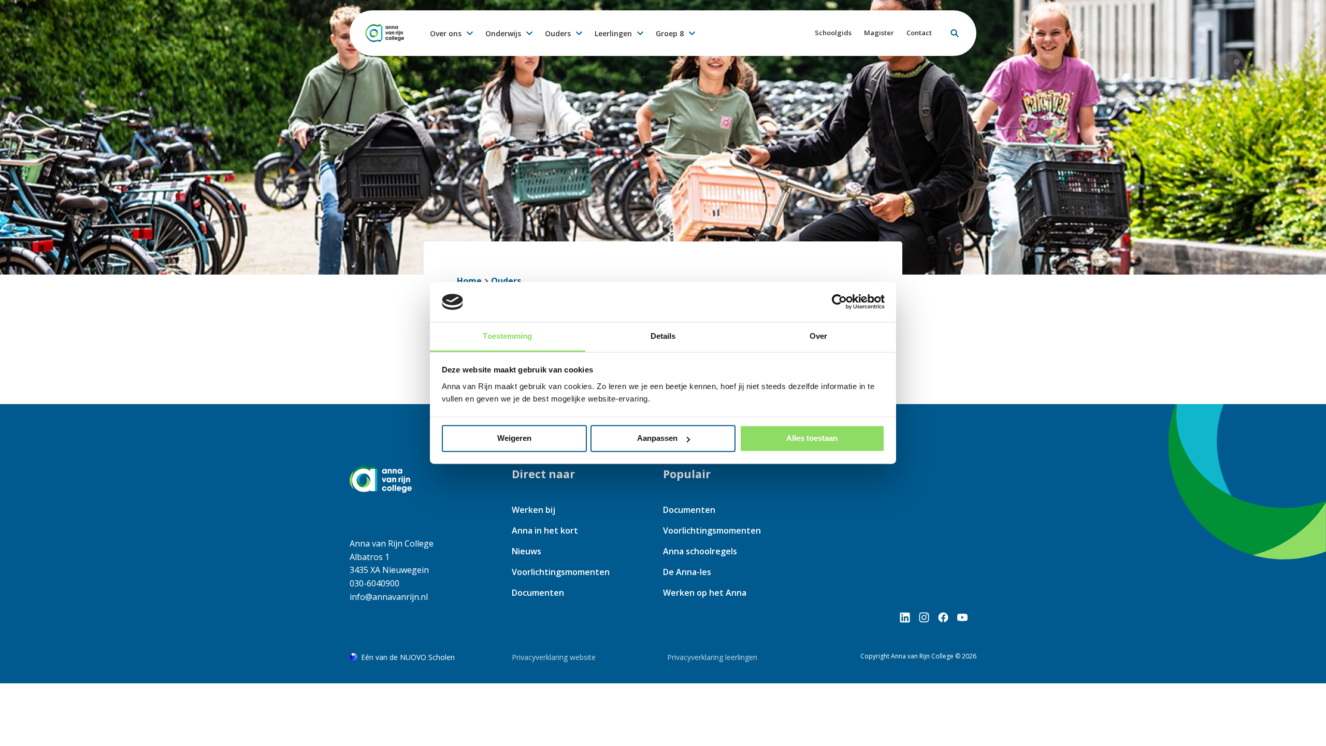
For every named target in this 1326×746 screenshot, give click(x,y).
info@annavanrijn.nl (389, 596)
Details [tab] (663, 336)
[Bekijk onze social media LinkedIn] (905, 617)
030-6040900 (374, 583)
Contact (919, 32)
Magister (879, 32)
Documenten (538, 592)
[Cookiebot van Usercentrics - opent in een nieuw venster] (839, 302)
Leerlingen (613, 33)
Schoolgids (833, 32)
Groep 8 (670, 33)
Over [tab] (818, 336)
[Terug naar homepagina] (384, 33)
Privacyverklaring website (554, 657)
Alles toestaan (812, 438)
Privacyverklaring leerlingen (712, 657)
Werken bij (533, 509)
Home (469, 280)
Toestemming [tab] (507, 336)
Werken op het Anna (704, 592)
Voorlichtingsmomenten (561, 572)
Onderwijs (503, 33)
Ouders (558, 33)
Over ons (446, 33)
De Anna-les (687, 572)
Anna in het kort (545, 530)
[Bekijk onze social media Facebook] (943, 617)
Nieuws (526, 551)
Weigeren (514, 438)
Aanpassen (657, 438)
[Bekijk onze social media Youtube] (962, 617)
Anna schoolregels (700, 551)
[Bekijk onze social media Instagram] (924, 617)
